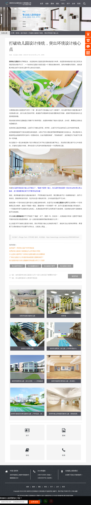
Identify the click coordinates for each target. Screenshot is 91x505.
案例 (52, 3)
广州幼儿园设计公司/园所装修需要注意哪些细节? (26, 257)
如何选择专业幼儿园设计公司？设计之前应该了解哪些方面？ (36, 275)
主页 (12, 33)
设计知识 (24, 33)
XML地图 (74, 491)
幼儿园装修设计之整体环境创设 (26, 278)
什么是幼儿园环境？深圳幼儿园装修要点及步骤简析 (27, 254)
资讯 (62, 3)
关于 (68, 3)
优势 (46, 3)
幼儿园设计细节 (49, 266)
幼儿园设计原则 (65, 266)
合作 (73, 3)
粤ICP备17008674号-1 (65, 491)
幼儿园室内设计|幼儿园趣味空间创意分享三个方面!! (27, 260)
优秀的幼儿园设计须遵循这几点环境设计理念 (24, 251)
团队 (57, 3)
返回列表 (75, 276)
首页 (41, 3)
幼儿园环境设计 (17, 266)
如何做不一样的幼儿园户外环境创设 (21, 248)
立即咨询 (34, 502)
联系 (78, 3)
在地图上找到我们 (71, 471)
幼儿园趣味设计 (33, 266)
